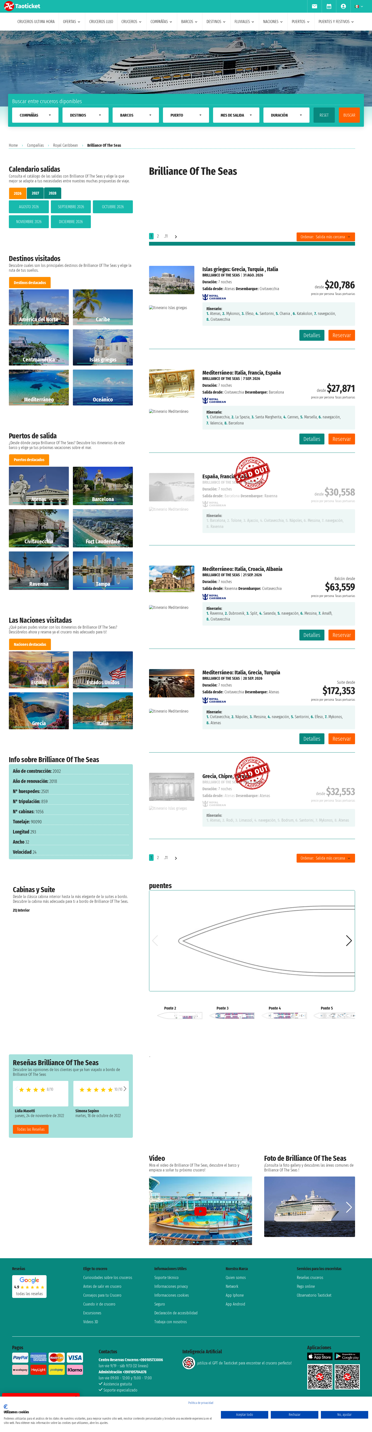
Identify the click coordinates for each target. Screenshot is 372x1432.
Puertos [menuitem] (298, 21)
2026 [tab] (18, 193)
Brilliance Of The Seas (221, 275)
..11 (166, 236)
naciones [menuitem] (270, 21)
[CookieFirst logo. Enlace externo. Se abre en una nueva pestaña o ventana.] (6, 1406)
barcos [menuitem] (187, 21)
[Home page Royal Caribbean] (214, 295)
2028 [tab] (52, 193)
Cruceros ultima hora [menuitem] (36, 21)
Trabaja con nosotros (170, 1321)
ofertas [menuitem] (69, 21)
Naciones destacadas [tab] (30, 644)
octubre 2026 (113, 206)
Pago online (306, 1286)
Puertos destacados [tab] (29, 459)
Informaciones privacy (171, 1286)
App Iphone (235, 1295)
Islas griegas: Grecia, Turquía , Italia (240, 269)
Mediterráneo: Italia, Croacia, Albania (242, 569)
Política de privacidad (200, 1403)
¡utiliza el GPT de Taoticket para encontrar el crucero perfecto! (244, 1363)
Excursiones (92, 1313)
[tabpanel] (71, 215)
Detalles (311, 335)
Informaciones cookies (171, 1295)
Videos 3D (90, 1321)
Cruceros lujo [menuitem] (101, 21)
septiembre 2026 (71, 206)
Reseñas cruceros (310, 1277)
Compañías (35, 145)
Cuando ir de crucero (99, 1304)
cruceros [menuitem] (129, 21)
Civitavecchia (234, 392)
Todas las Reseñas (31, 1129)
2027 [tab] (35, 193)
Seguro (159, 1304)
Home (13, 145)
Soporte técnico (166, 1277)
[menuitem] (314, 6)
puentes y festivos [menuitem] (334, 21)
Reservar (342, 335)
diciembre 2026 (71, 221)
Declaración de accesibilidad (176, 1313)
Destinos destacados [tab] (30, 282)
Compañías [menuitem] (159, 21)
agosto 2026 (29, 206)
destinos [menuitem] (213, 21)
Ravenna (230, 588)
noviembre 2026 (29, 221)
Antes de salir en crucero (102, 1286)
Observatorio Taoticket (314, 1295)
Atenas (229, 288)
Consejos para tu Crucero (102, 1295)
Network (232, 1286)
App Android (235, 1304)
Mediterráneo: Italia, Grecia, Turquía (241, 672)
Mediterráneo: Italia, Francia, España (241, 372)
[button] (125, 1088)
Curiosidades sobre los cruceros (107, 1277)
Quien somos (236, 1277)
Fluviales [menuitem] (242, 21)
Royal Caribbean (65, 145)
